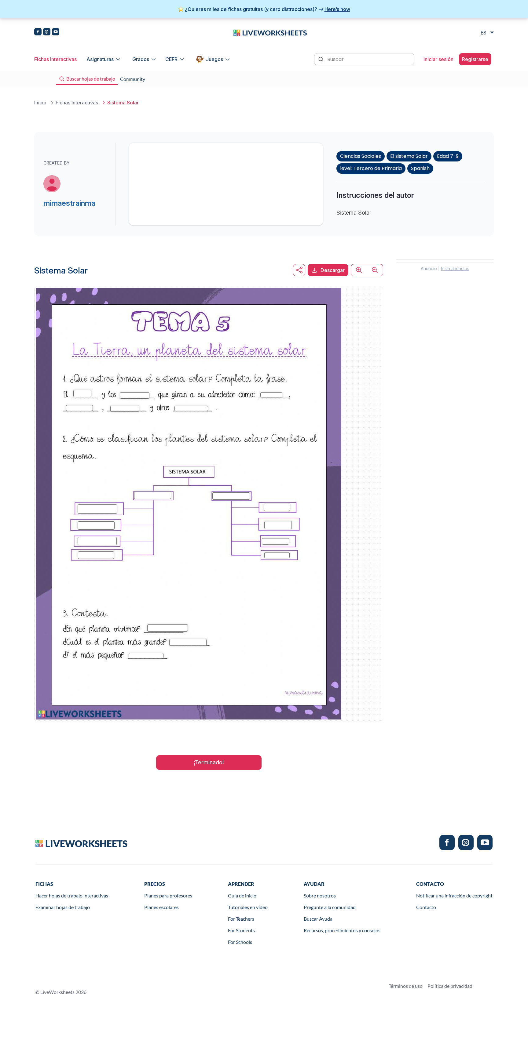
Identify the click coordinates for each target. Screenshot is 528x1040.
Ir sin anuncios (455, 268)
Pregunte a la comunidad (330, 907)
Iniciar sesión (438, 59)
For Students (241, 930)
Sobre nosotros (320, 895)
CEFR (171, 59)
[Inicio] (270, 32)
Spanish (420, 168)
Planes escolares (161, 907)
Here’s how (337, 9)
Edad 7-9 (448, 156)
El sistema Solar (409, 156)
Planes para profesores (168, 895)
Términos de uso (406, 986)
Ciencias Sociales (360, 156)
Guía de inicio (242, 895)
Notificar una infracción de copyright (454, 895)
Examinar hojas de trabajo (62, 907)
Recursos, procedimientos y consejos (342, 930)
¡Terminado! (209, 762)
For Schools (240, 942)
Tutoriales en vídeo (248, 907)
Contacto (426, 907)
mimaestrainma (69, 203)
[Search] (321, 58)
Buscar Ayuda (318, 919)
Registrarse (475, 59)
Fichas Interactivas (55, 59)
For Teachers (241, 919)
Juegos (214, 59)
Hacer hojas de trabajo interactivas (71, 895)
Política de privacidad (449, 986)
